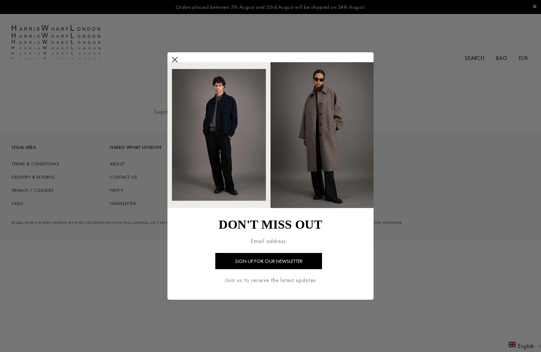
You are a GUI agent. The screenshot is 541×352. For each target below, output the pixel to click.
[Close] (175, 59)
